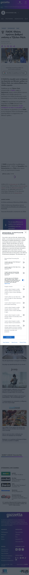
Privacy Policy (23, 342)
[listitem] (14, 259)
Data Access (14, 342)
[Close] (26, 232)
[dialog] (14, 287)
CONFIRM (9, 337)
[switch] (23, 262)
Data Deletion (6, 342)
